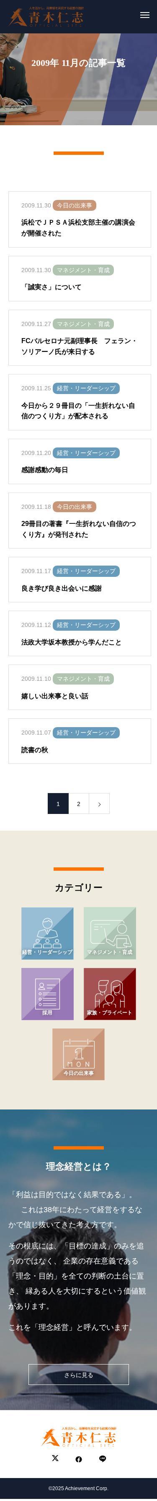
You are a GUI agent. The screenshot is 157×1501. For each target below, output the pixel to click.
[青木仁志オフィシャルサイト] (46, 14)
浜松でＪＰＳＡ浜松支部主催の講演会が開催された (78, 228)
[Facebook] (78, 1459)
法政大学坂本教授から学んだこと (71, 642)
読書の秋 (34, 749)
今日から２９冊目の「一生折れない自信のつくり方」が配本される (78, 411)
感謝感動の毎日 (44, 469)
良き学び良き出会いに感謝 (61, 588)
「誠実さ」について (51, 287)
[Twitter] (55, 1459)
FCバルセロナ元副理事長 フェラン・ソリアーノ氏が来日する (79, 346)
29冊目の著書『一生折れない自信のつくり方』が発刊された (78, 529)
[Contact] (102, 1459)
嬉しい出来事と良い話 (54, 696)
